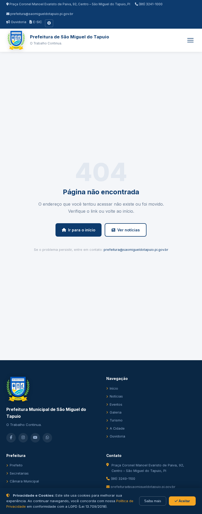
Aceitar (184, 501)
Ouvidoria (18, 22)
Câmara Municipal (24, 481)
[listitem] (11, 437)
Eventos (116, 404)
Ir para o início (81, 230)
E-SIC (37, 22)
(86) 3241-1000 (150, 4)
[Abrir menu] (190, 40)
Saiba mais (152, 501)
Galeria (116, 412)
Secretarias (19, 473)
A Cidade (117, 428)
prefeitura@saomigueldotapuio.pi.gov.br (41, 14)
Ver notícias (128, 230)
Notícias (116, 396)
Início (114, 388)
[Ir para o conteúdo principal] (49, 23)
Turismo (116, 420)
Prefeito (16, 465)
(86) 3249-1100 (122, 479)
